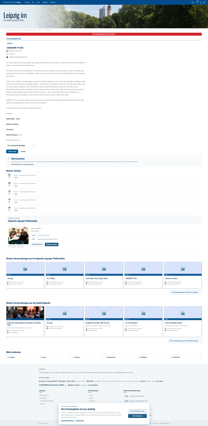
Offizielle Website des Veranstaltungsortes (22, 164)
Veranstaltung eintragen (47, 401)
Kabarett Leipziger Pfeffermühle (35, 30)
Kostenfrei (92, 401)
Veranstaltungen (15, 30)
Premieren (83, 381)
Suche (21, 30)
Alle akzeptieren (137, 416)
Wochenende (84, 385)
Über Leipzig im (44, 395)
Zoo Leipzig (159, 381)
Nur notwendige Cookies (137, 411)
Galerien (142, 381)
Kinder (77, 381)
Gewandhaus (97, 381)
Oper (66, 385)
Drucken (23, 151)
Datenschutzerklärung (67, 420)
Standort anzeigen (51, 244)
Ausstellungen (93, 385)
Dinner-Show (71, 381)
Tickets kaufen (12, 151)
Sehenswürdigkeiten (129, 381)
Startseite (8, 30)
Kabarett (25, 30)
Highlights (45, 2)
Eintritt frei (120, 381)
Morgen (71, 385)
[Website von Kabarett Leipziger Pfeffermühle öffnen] (18, 235)
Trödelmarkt (105, 381)
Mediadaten (43, 398)
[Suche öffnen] (192, 2)
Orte (33, 2)
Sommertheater (112, 381)
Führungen (62, 381)
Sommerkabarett (52, 381)
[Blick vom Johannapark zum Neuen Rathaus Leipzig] (104, 16)
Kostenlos (52, 2)
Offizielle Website (37, 244)
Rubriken (27, 2)
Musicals (90, 381)
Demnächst (42, 381)
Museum (148, 381)
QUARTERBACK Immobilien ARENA (51, 385)
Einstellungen (80, 420)
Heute (38, 2)
